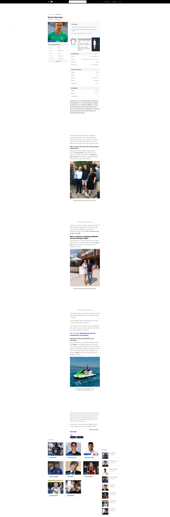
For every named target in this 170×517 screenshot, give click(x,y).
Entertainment (106, 1)
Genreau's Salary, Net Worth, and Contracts (82, 33)
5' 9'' (98, 44)
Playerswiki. (73, 431)
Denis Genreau (80, 437)
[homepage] (51, 2)
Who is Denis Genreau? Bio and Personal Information (84, 27)
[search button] (84, 1)
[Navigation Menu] (48, 2)
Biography (114, 1)
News (120, 1)
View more (58, 61)
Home (49, 14)
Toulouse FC (73, 437)
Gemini (59, 53)
